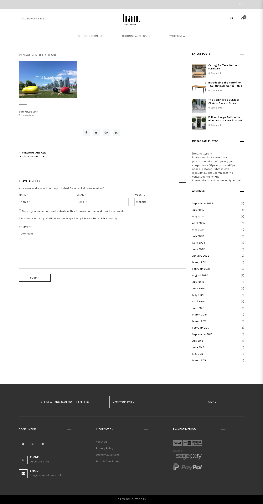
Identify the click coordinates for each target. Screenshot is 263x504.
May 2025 (198, 216)
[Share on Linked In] (116, 132)
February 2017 (201, 327)
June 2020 (198, 288)
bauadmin (28, 115)
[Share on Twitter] (96, 132)
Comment (25, 227)
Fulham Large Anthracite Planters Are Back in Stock (225, 119)
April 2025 (198, 223)
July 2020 (198, 282)
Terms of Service (102, 218)
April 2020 (198, 301)
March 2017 (199, 321)
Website (139, 194)
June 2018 (198, 308)
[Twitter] (23, 444)
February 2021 (201, 268)
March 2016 (199, 360)
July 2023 (198, 236)
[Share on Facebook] (86, 132)
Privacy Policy (81, 218)
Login (240, 4)
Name (23, 194)
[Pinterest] (33, 444)
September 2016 (202, 334)
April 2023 (198, 242)
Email (81, 194)
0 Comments (215, 73)
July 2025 (198, 210)
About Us (101, 441)
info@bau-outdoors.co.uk (46, 475)
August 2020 (200, 275)
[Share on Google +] (106, 132)
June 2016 (198, 347)
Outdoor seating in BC (32, 156)
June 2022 (198, 249)
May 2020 (198, 295)
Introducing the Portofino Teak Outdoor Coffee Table (225, 84)
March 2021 (199, 262)
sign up (213, 401)
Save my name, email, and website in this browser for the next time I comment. (73, 211)
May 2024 (198, 229)
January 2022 (200, 255)
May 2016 (198, 353)
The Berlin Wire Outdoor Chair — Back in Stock (223, 101)
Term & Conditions (107, 461)
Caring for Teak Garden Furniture (223, 67)
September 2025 (202, 203)
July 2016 (197, 340)
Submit (34, 277)
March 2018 (199, 314)
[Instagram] (43, 444)
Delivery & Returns (108, 454)
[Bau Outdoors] (132, 19)
